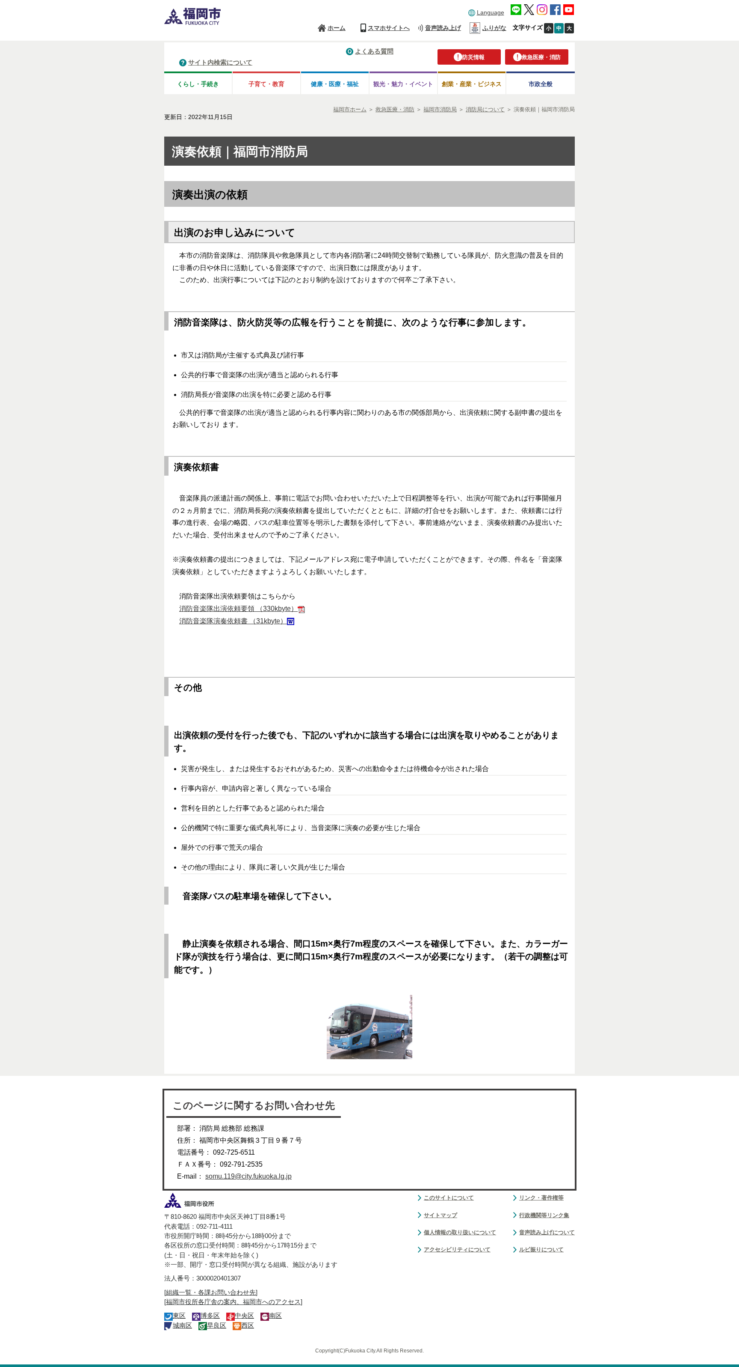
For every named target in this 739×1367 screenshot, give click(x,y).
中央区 (244, 1315)
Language (490, 12)
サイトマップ (440, 1215)
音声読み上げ (443, 27)
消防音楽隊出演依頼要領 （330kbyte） (238, 608)
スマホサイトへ (389, 27)
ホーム (337, 27)
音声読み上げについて (547, 1232)
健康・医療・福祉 (335, 83)
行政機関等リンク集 (544, 1215)
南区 (275, 1315)
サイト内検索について (220, 62)
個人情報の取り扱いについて (460, 1232)
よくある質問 (374, 51)
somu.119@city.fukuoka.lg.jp (248, 1176)
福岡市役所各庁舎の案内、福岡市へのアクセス (233, 1302)
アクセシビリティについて (457, 1249)
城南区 (182, 1325)
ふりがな (494, 27)
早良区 (216, 1325)
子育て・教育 (266, 83)
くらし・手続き (198, 83)
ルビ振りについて (541, 1249)
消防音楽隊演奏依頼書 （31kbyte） (233, 621)
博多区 (210, 1315)
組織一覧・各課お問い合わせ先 (211, 1292)
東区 (179, 1315)
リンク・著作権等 (541, 1197)
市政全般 (541, 83)
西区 (247, 1325)
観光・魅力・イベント (403, 83)
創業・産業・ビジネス (472, 83)
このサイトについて (449, 1197)
